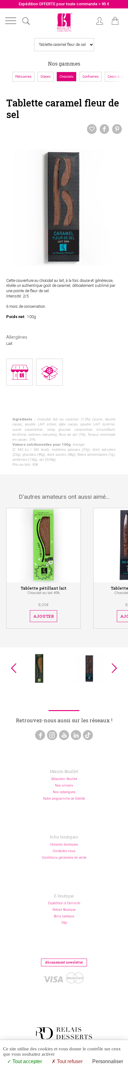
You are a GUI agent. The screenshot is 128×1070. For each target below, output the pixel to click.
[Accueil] (64, 32)
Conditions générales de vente (64, 858)
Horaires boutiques (64, 844)
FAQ (64, 923)
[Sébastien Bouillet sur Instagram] (52, 735)
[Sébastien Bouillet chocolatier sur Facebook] (40, 735)
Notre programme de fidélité (64, 799)
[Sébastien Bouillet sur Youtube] (64, 735)
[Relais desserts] (64, 1033)
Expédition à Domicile (64, 903)
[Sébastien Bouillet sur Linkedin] (76, 735)
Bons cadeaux (64, 916)
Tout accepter (26, 1061)
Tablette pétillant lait (43, 588)
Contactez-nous (64, 851)
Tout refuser (69, 1061)
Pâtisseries (23, 77)
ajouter (43, 616)
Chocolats (66, 77)
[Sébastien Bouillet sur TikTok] (88, 735)
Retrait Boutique (64, 910)
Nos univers (64, 785)
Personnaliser (107, 1061)
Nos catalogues (64, 792)
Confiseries (90, 77)
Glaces (45, 77)
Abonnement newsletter (64, 962)
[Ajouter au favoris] (92, 129)
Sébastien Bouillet (64, 779)
